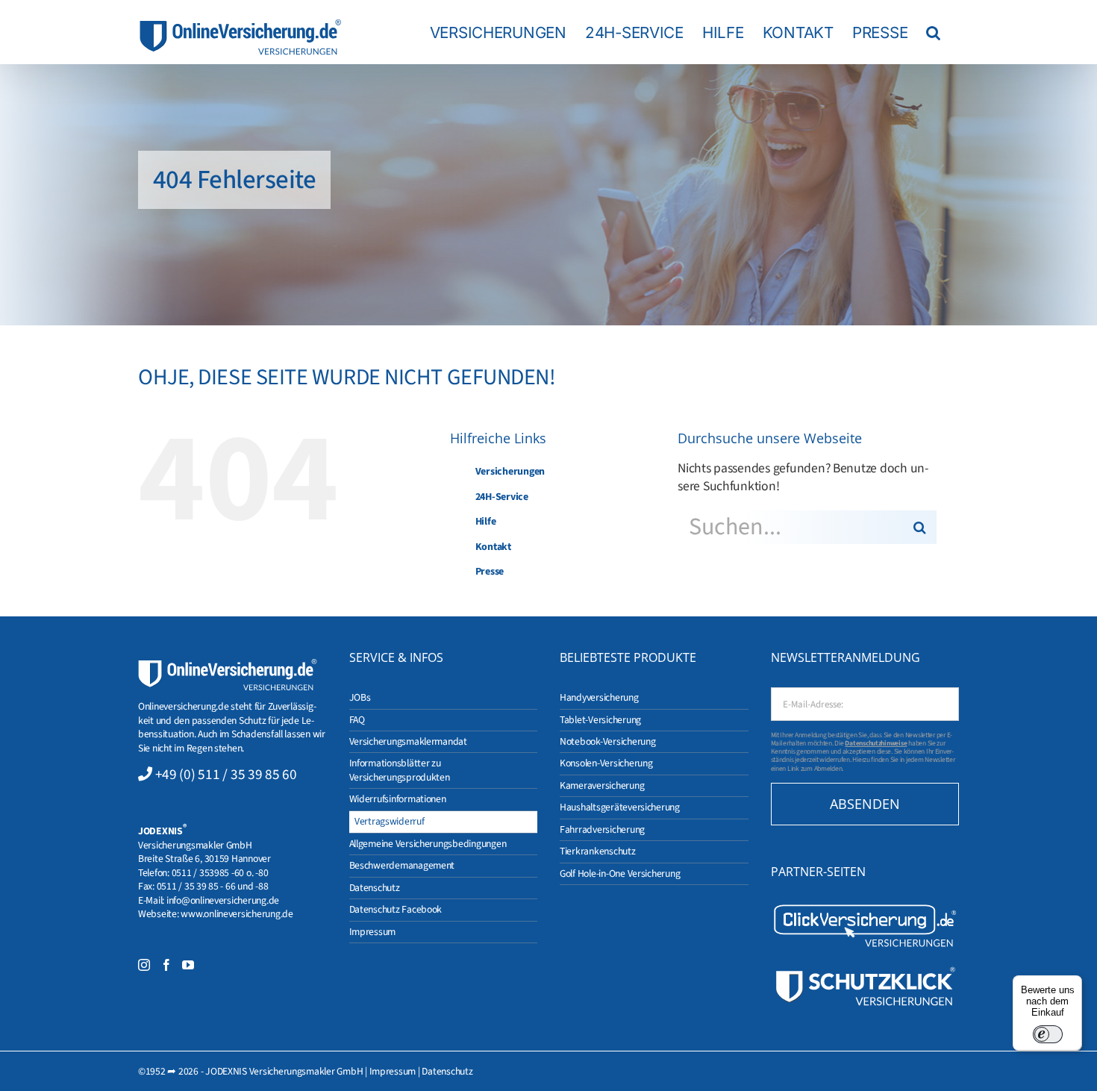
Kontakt (493, 547)
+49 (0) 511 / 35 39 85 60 (226, 774)
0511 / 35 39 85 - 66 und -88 (213, 886)
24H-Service (501, 497)
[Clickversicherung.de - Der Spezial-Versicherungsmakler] (865, 908)
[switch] (1048, 1034)
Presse (489, 571)
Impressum (392, 1071)
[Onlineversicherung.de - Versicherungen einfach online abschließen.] (227, 665)
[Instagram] (144, 965)
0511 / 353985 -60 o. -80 (220, 873)
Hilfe (485, 521)
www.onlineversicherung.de (237, 914)
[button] (933, 32)
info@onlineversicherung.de (222, 900)
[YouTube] (188, 965)
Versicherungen (510, 471)
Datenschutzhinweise (876, 743)
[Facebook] (166, 965)
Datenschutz (447, 1071)
